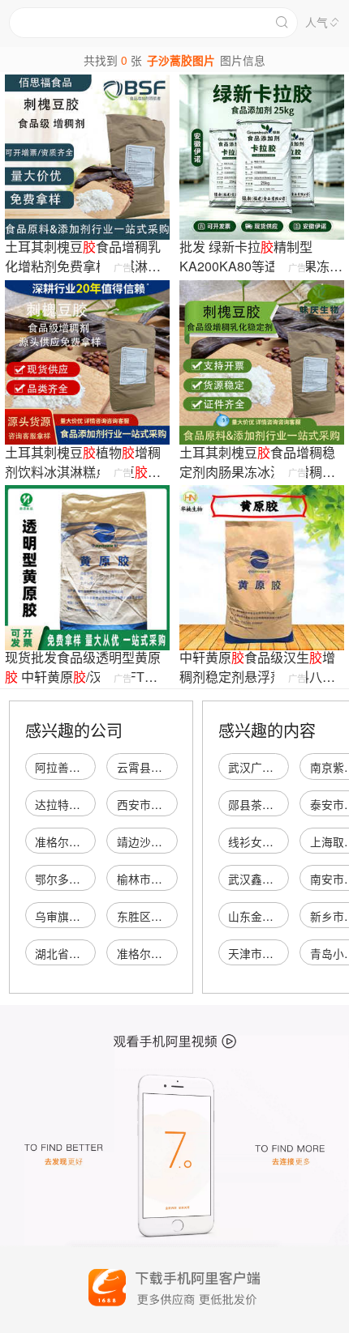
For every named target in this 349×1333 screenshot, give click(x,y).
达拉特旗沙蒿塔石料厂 (92, 804)
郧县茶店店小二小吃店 (285, 804)
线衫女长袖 (256, 841)
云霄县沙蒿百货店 (162, 767)
